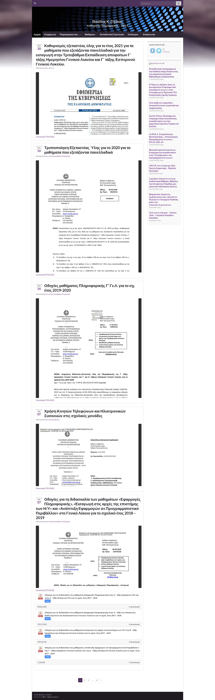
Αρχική (37, 34)
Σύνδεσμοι (133, 34)
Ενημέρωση (50, 34)
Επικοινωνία (149, 34)
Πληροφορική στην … (70, 34)
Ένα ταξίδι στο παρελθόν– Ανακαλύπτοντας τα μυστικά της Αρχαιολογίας (164, 105)
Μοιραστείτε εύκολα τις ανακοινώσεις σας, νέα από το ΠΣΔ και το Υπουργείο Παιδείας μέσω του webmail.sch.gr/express (163, 199)
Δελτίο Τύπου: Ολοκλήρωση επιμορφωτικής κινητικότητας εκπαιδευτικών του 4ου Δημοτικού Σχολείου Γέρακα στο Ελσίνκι (164, 121)
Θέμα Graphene (53, 697)
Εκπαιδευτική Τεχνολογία (112, 34)
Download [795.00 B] (45, 136)
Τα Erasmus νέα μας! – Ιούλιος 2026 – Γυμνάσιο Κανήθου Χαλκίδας (163, 215)
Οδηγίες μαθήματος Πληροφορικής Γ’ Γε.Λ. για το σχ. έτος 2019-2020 (89, 287)
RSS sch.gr (159, 63)
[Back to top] (209, 694)
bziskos (46, 68)
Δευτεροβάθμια (56, 156)
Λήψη (48, 601)
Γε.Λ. (53, 68)
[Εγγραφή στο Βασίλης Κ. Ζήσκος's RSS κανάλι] (35, 2)
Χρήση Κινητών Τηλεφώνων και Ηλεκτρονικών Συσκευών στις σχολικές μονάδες (85, 413)
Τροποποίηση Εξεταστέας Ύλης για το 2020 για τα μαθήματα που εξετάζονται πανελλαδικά (87, 149)
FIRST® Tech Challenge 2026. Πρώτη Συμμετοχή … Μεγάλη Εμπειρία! (162, 168)
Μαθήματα (90, 34)
